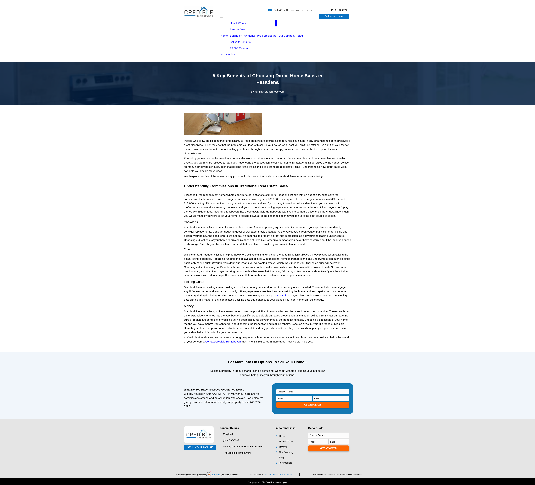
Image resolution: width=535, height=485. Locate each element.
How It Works (238, 23)
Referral (283, 446)
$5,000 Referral (239, 48)
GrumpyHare (216, 475)
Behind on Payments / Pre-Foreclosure (253, 35)
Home (224, 35)
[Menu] (221, 18)
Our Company (287, 35)
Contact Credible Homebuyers (223, 341)
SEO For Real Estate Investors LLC (278, 474)
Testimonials (228, 54)
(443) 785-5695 (339, 9)
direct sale (281, 295)
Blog (300, 35)
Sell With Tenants (240, 41)
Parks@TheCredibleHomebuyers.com (293, 10)
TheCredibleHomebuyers (237, 452)
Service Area (237, 29)
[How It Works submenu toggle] (276, 23)
